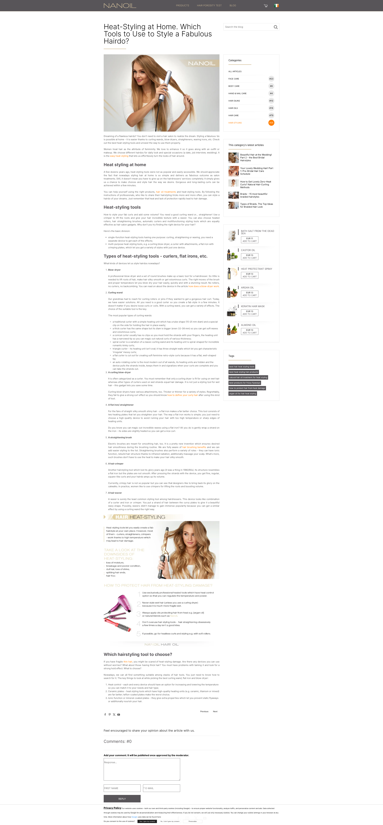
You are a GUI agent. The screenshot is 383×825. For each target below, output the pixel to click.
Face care (250, 78)
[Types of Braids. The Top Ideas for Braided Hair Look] (233, 205)
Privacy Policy (112, 807)
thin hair (128, 661)
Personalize (193, 821)
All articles (234, 71)
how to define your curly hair (182, 395)
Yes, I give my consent (147, 821)
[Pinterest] (109, 714)
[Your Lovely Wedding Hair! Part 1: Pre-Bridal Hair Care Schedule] (233, 171)
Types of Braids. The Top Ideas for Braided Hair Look (256, 205)
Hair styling (250, 122)
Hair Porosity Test (209, 5)
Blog (233, 5)
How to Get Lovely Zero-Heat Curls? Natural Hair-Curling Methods (255, 184)
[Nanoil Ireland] (120, 5)
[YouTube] (118, 714)
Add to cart (250, 241)
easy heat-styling (119, 155)
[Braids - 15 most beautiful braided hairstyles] (233, 195)
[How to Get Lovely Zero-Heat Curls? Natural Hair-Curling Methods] (233, 182)
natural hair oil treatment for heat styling (248, 377)
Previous (204, 711)
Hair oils (250, 108)
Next (215, 711)
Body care (250, 86)
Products (182, 5)
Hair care (250, 115)
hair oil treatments (166, 191)
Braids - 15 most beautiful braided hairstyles (253, 195)
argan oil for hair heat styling (242, 393)
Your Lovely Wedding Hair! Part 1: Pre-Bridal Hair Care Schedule (256, 171)
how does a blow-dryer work (204, 286)
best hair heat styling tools (241, 366)
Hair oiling (250, 100)
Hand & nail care (250, 93)
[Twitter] (114, 714)
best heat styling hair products (243, 372)
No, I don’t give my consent (170, 821)
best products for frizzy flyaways (244, 383)
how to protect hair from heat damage (247, 388)
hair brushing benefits (194, 447)
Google (134, 817)
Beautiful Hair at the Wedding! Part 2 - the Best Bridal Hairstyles (256, 157)
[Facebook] (105, 714)
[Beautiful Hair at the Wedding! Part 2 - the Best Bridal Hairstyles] (233, 157)
